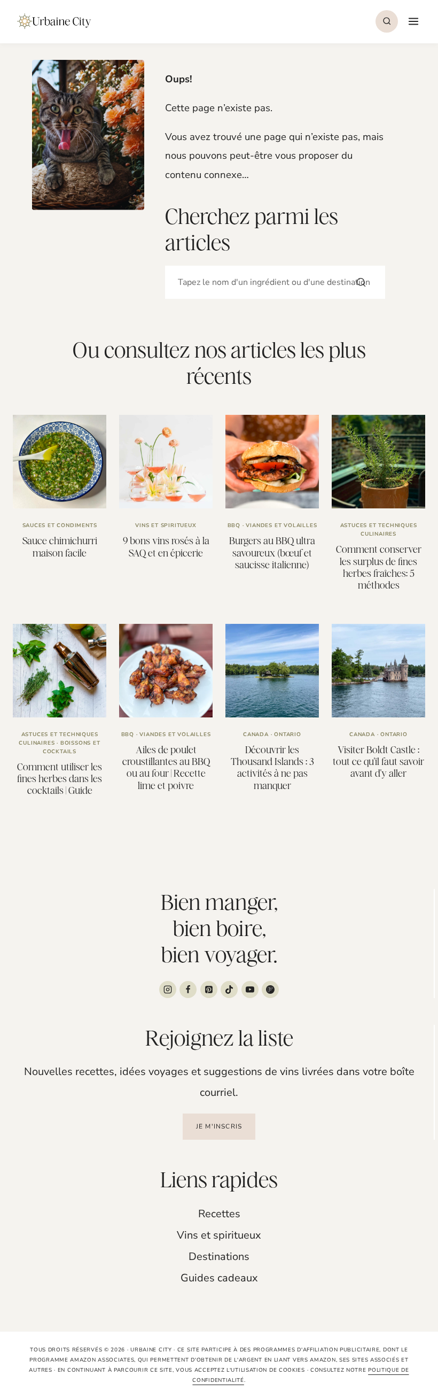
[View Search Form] (387, 21)
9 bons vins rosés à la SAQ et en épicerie (166, 546)
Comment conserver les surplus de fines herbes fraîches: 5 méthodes (378, 567)
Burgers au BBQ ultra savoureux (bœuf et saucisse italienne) (272, 552)
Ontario (287, 734)
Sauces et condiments (59, 525)
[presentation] (59, 461)
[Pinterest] (208, 989)
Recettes (219, 1214)
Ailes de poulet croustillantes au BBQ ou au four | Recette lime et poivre (166, 767)
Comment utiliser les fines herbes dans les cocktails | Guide (59, 779)
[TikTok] (229, 989)
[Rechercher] (361, 282)
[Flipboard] (270, 989)
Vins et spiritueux (165, 525)
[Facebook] (188, 989)
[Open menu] (412, 21)
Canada (256, 734)
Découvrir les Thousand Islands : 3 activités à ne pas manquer (272, 767)
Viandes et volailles (281, 525)
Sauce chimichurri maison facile (59, 546)
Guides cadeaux (219, 1278)
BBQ (234, 525)
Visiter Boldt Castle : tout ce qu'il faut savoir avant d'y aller (378, 761)
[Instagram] (167, 989)
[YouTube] (250, 989)
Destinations (219, 1256)
